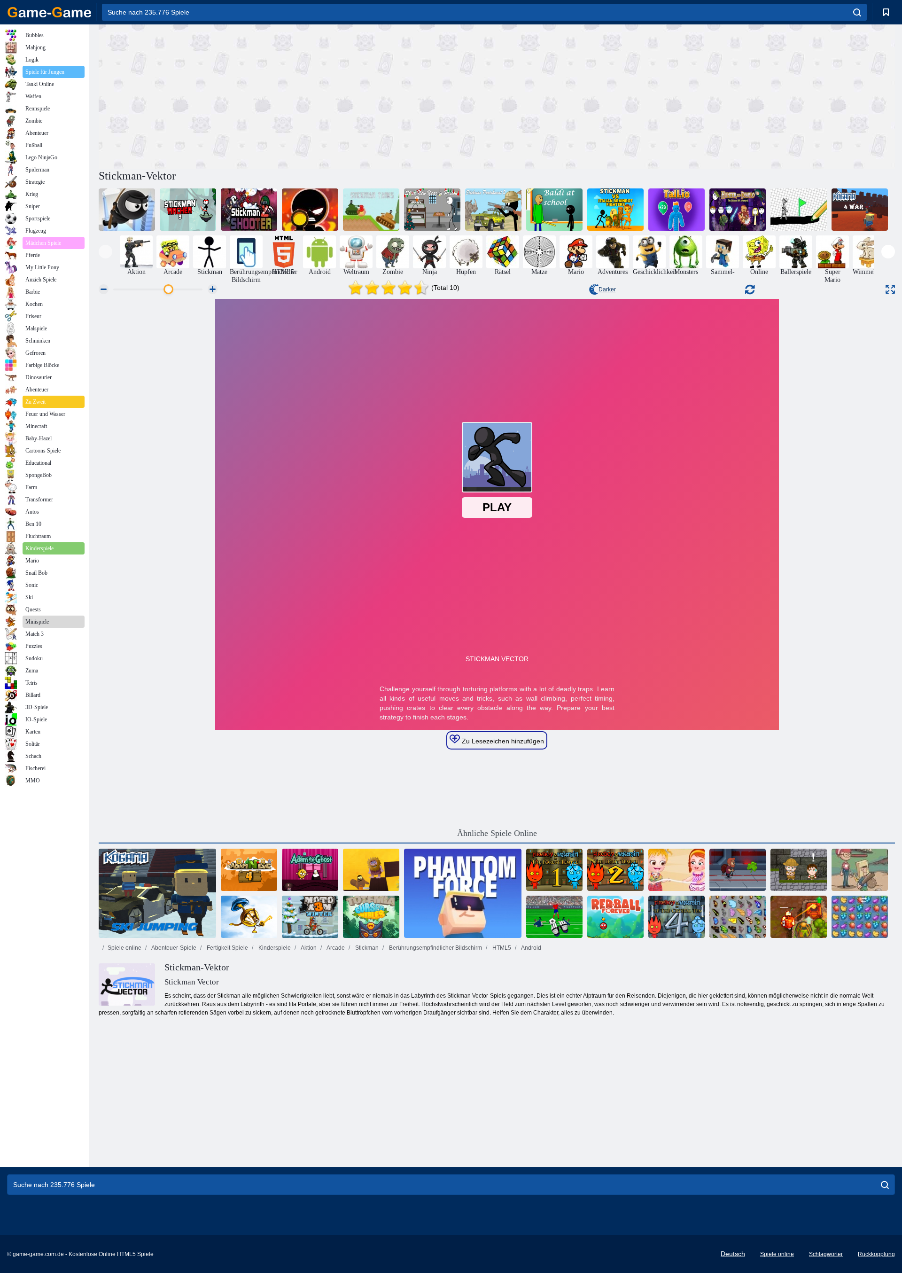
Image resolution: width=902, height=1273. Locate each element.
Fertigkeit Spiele (226, 948)
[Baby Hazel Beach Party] (676, 870)
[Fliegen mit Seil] (127, 209)
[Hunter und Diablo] (737, 209)
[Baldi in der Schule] (554, 209)
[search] (857, 12)
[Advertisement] (298, 95)
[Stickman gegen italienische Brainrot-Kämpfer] (615, 209)
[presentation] (105, 251)
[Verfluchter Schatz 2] (798, 917)
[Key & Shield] (249, 917)
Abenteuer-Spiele (173, 948)
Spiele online (124, 948)
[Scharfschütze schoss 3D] (310, 209)
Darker (607, 289)
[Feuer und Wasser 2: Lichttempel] (615, 870)
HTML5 (501, 948)
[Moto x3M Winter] (310, 917)
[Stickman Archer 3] (188, 209)
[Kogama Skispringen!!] (157, 893)
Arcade (335, 948)
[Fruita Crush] (860, 917)
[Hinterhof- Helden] (860, 870)
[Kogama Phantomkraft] (462, 893)
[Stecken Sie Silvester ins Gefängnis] (432, 209)
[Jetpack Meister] (737, 870)
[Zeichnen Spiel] (798, 209)
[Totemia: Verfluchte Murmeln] (371, 917)
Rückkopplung (876, 1254)
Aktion (308, 948)
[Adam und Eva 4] (249, 870)
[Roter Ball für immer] (615, 917)
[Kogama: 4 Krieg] (860, 209)
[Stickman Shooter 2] (249, 209)
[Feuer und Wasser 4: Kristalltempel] (676, 917)
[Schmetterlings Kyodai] (737, 917)
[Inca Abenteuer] (798, 870)
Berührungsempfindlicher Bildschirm (435, 948)
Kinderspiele (274, 948)
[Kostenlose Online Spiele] (49, 12)
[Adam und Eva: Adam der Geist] (310, 870)
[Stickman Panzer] (371, 209)
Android (530, 948)
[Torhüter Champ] (554, 917)
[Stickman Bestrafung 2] (493, 209)
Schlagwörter (826, 1254)
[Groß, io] (676, 209)
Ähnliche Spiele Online (497, 833)
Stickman (366, 948)
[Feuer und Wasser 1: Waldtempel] (554, 870)
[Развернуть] (890, 289)
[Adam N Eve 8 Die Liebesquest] (371, 870)
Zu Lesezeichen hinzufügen (502, 741)
